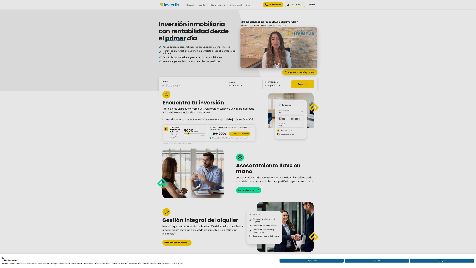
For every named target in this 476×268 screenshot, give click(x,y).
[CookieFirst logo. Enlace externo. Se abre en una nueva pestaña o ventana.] (3, 258)
